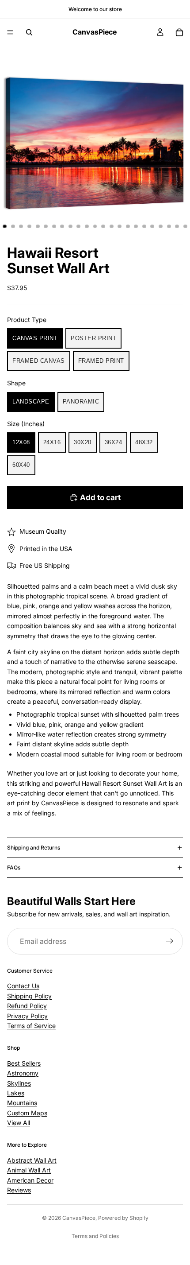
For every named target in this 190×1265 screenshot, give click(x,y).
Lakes (15, 1093)
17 (136, 226)
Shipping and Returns (33, 847)
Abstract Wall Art (32, 1160)
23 (185, 226)
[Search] (29, 32)
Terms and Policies (95, 1236)
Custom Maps (27, 1112)
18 (144, 226)
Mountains (22, 1102)
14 (111, 226)
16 (128, 226)
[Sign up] (169, 941)
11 (87, 226)
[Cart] (179, 32)
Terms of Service (31, 1025)
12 (95, 226)
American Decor (30, 1180)
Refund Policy (27, 1005)
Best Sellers (24, 1063)
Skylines (19, 1083)
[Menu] (10, 32)
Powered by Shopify (123, 1218)
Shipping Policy (29, 996)
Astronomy (22, 1073)
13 (103, 226)
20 (161, 226)
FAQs (13, 867)
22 (177, 226)
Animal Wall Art (29, 1170)
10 (79, 226)
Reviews (19, 1190)
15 (120, 226)
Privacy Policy (27, 1015)
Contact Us (23, 985)
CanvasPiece (78, 1218)
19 (152, 226)
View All (18, 1122)
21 (169, 226)
